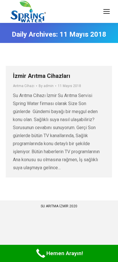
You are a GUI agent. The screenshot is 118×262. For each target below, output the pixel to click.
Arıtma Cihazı (23, 86)
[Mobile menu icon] (106, 11)
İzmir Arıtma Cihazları (41, 75)
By (46, 86)
